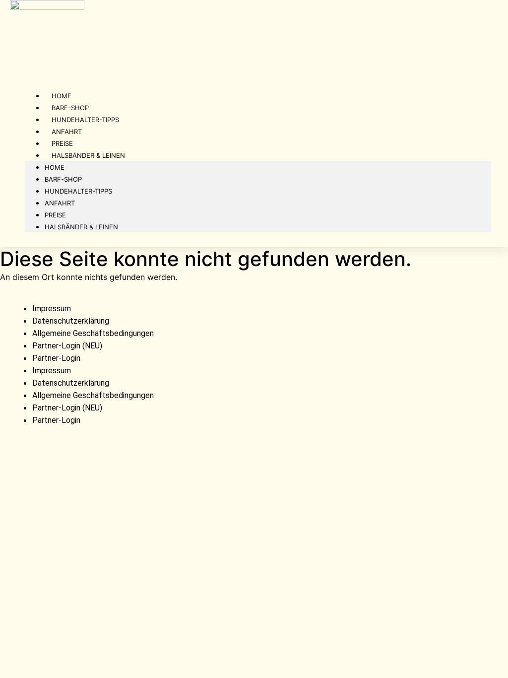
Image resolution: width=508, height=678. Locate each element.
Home (54, 167)
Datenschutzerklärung (70, 321)
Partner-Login (56, 358)
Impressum (51, 308)
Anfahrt (60, 203)
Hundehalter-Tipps (78, 191)
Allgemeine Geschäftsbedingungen (93, 333)
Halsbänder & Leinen (88, 155)
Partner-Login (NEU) (67, 345)
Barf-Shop (63, 179)
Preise (55, 215)
